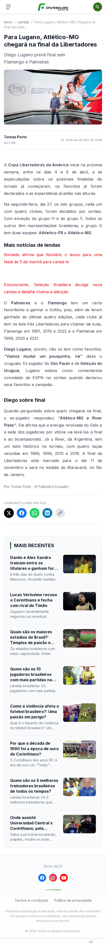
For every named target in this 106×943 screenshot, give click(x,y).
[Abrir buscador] (97, 6)
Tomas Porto (15, 137)
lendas (23, 22)
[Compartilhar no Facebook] (22, 513)
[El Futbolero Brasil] (53, 7)
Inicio (8, 22)
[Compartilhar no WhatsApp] (34, 513)
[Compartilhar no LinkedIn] (47, 513)
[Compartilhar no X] (9, 513)
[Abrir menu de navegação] (8, 6)
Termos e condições (31, 900)
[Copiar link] (60, 513)
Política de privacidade (73, 900)
